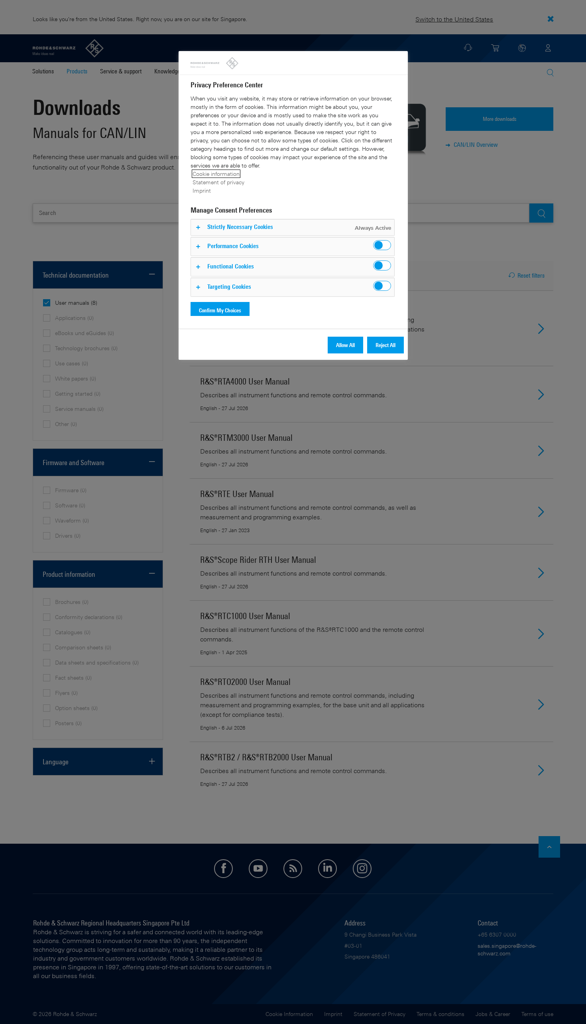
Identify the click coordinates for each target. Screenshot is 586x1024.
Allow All (345, 344)
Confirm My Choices (220, 310)
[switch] (382, 245)
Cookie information (216, 173)
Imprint (202, 190)
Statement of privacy (218, 182)
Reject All (385, 344)
